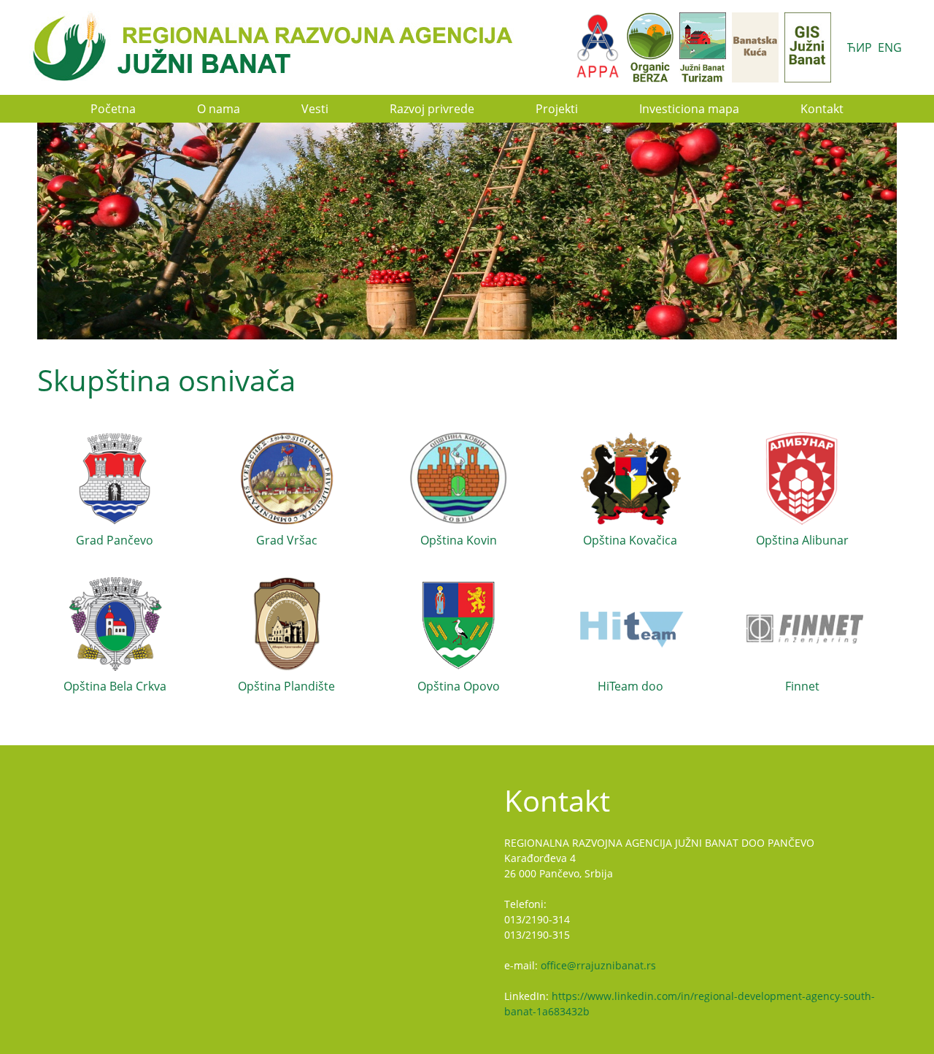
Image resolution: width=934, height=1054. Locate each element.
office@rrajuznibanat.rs (598, 965)
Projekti (557, 109)
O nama (218, 109)
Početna (113, 109)
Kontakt (822, 109)
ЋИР (859, 47)
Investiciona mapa (689, 109)
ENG (890, 47)
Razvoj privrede (432, 109)
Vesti (314, 109)
